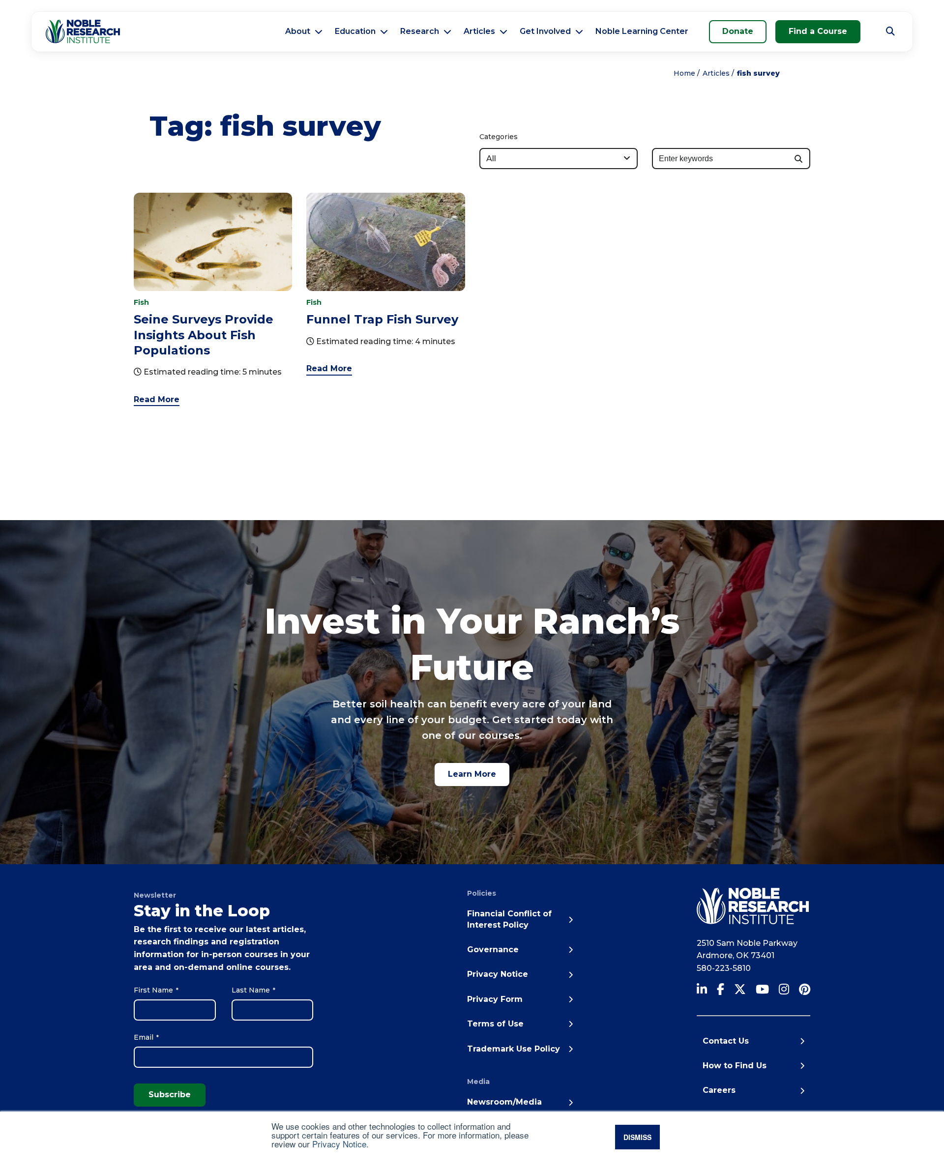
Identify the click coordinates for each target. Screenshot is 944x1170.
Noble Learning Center (641, 31)
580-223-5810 (724, 968)
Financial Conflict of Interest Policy (509, 919)
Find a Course (818, 31)
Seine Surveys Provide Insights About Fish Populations (203, 334)
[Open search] (890, 31)
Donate (737, 31)
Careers (719, 1090)
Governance (493, 949)
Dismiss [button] (637, 1137)
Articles (479, 31)
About (297, 31)
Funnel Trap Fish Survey (382, 319)
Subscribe (169, 1094)
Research (419, 31)
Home (684, 73)
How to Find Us (735, 1065)
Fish (141, 302)
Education (355, 31)
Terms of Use (495, 1023)
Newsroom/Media (504, 1102)
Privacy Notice (339, 1144)
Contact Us (726, 1041)
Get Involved (545, 31)
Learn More (472, 774)
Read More (156, 399)
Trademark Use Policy (513, 1048)
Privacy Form (495, 999)
